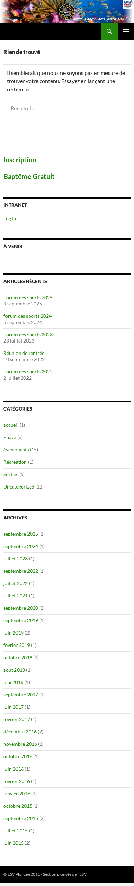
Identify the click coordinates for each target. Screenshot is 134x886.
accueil (11, 425)
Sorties (10, 474)
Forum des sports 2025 (28, 297)
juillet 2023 (15, 558)
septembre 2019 (20, 620)
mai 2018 (13, 682)
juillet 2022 (15, 583)
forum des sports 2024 (27, 316)
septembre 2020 (20, 608)
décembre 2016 (20, 731)
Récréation (15, 462)
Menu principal (126, 31)
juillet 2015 (15, 830)
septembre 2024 (20, 546)
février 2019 (16, 645)
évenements (16, 449)
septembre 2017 (20, 694)
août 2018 (14, 670)
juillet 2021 (15, 595)
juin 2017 (13, 707)
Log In (9, 218)
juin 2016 (13, 769)
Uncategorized (18, 487)
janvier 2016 (16, 793)
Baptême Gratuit (29, 176)
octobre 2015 (17, 806)
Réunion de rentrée (23, 353)
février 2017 (16, 719)
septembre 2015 (20, 818)
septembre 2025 (20, 534)
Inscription (19, 160)
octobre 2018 (17, 657)
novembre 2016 (20, 744)
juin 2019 (13, 633)
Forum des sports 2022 (28, 371)
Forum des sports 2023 (28, 334)
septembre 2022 (20, 571)
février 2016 (16, 781)
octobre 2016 (17, 756)
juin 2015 (13, 843)
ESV (83, 874)
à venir (12, 246)
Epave (9, 437)
